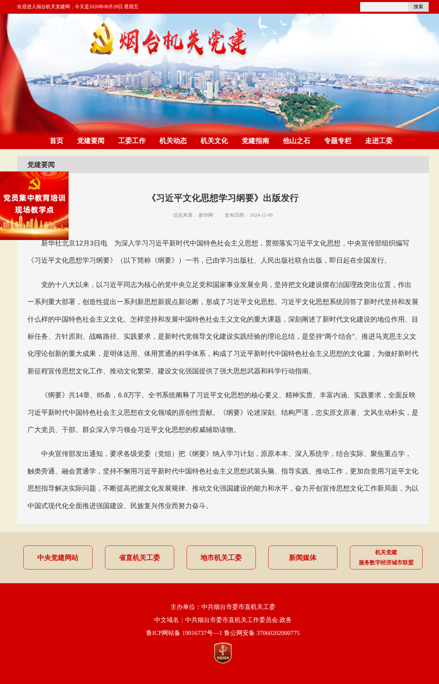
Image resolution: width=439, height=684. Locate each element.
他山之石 (296, 140)
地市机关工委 (221, 557)
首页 (56, 140)
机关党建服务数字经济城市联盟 (386, 557)
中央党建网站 (58, 557)
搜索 (418, 6)
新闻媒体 (303, 557)
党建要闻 (91, 140)
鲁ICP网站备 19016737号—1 (184, 632)
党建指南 (255, 140)
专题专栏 (338, 140)
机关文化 (214, 140)
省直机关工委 (139, 557)
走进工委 (379, 140)
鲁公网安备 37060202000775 (262, 632)
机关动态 (173, 140)
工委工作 (132, 140)
